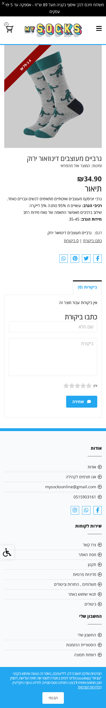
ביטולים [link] (90, 604)
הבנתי (53, 697)
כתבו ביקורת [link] (92, 240)
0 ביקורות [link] (71, 240)
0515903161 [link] (84, 497)
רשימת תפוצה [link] (85, 654)
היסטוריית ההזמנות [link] (81, 644)
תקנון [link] (92, 564)
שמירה (78, 401)
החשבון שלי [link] (87, 635)
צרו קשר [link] (89, 544)
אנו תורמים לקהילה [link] (81, 476)
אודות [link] (92, 467)
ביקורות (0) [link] (87, 287)
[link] (53, 30)
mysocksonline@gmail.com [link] (70, 486)
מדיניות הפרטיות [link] (89, 687)
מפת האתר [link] (87, 554)
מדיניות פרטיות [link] (84, 574)
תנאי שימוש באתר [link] (82, 594)
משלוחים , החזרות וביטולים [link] (75, 584)
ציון (95, 385)
